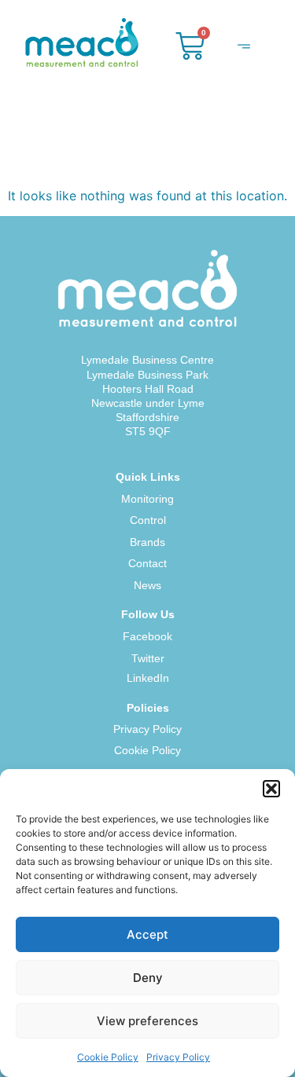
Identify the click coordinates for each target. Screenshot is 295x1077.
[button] (271, 789)
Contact (147, 563)
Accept (147, 934)
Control (148, 520)
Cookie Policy (107, 1057)
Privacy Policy (178, 1057)
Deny (148, 977)
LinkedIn (148, 678)
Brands (147, 542)
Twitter (147, 658)
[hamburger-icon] (243, 48)
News (147, 585)
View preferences (147, 1020)
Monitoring (147, 499)
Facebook (147, 636)
